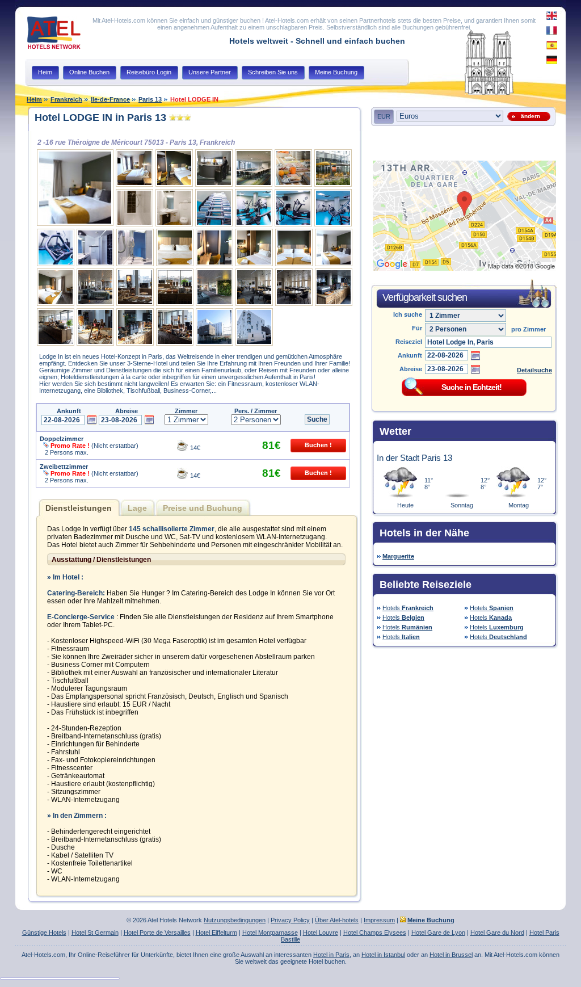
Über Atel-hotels (337, 920)
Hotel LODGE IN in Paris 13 (100, 117)
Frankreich (66, 99)
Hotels (407, 607)
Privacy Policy (290, 920)
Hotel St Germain (95, 932)
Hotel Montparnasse (270, 932)
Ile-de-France (110, 99)
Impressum (379, 920)
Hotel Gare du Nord (497, 932)
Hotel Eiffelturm (216, 932)
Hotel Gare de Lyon (438, 932)
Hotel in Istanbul (383, 954)
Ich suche (407, 314)
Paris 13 (150, 99)
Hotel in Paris (331, 954)
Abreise (410, 369)
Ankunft (410, 355)
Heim (34, 99)
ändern (528, 116)
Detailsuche (534, 370)
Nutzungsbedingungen (235, 920)
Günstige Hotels (44, 932)
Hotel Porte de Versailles (157, 932)
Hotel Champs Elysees (374, 932)
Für (417, 328)
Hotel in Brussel (451, 954)
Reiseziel (408, 341)
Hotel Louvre (320, 932)
